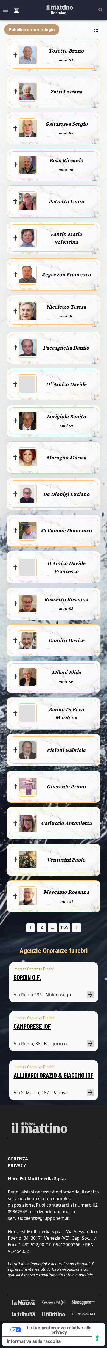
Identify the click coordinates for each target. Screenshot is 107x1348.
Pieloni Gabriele (66, 750)
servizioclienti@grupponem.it (38, 1218)
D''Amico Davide (66, 384)
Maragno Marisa (66, 457)
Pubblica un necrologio (32, 29)
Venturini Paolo (66, 859)
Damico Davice (66, 640)
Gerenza (18, 1159)
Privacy (17, 1165)
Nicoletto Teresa (66, 306)
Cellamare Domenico (66, 530)
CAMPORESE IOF (32, 1026)
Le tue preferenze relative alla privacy (59, 1330)
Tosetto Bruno (66, 50)
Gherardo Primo (66, 786)
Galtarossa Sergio (66, 123)
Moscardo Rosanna (66, 891)
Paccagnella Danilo (66, 347)
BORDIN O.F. (27, 977)
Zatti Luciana (66, 91)
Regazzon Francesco (66, 274)
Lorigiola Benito (66, 416)
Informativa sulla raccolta (34, 1341)
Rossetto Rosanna (66, 599)
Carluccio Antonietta (66, 823)
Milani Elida (66, 672)
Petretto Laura (66, 201)
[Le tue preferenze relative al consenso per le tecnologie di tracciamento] (97, 1338)
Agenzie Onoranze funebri (53, 950)
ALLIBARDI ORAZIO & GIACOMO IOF (54, 1075)
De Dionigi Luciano (66, 494)
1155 (64, 927)
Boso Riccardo (66, 160)
